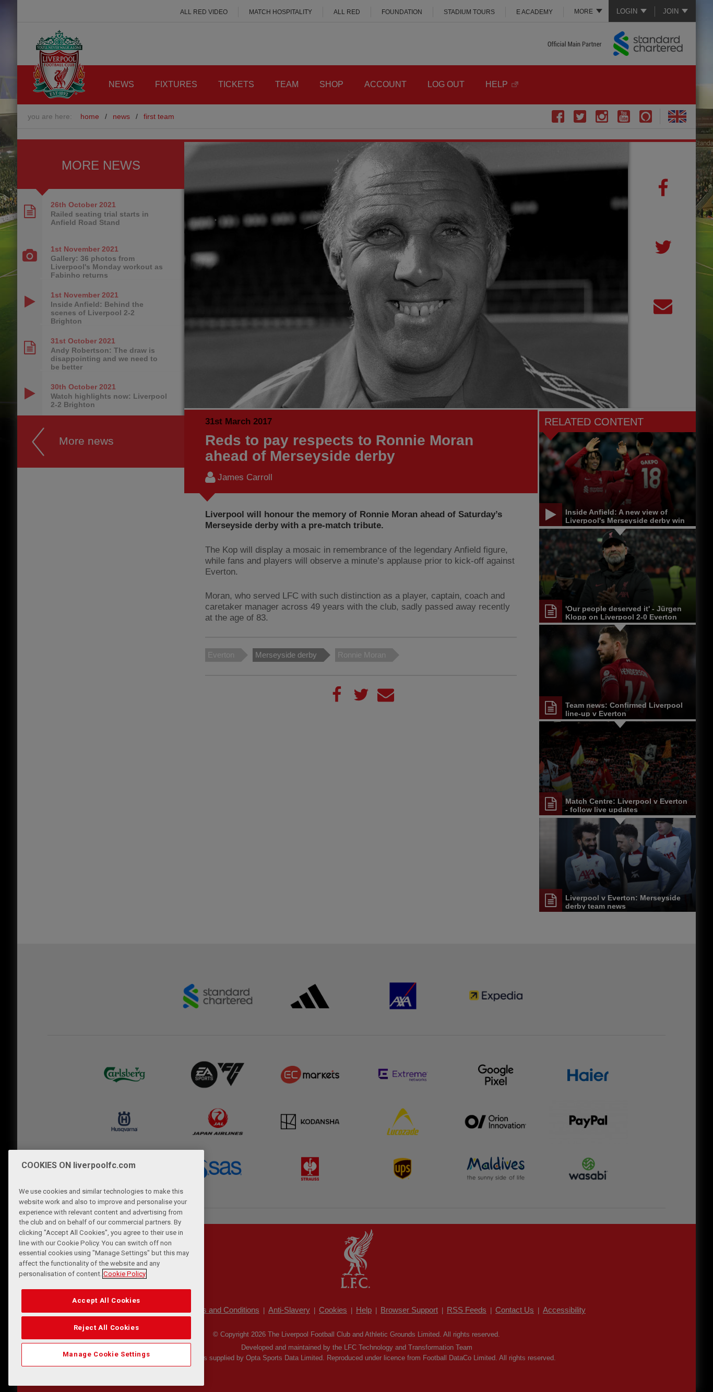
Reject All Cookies (106, 1327)
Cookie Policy (124, 1274)
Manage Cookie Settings (106, 1354)
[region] (106, 1268)
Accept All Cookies (106, 1300)
